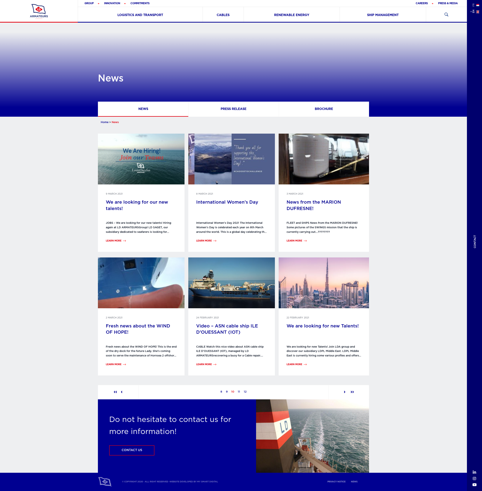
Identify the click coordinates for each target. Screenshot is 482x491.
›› (351, 392)
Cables (223, 15)
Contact (475, 241)
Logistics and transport (140, 15)
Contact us (132, 450)
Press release (233, 108)
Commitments (139, 3)
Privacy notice (336, 482)
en (473, 11)
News (143, 108)
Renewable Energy (291, 15)
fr (473, 5)
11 (239, 392)
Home (104, 122)
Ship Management (383, 15)
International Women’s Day (227, 202)
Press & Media (448, 3)
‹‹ (115, 392)
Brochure (324, 108)
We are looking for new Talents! (323, 326)
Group (89, 3)
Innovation (112, 3)
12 (245, 392)
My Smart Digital (207, 482)
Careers (422, 3)
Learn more (113, 241)
